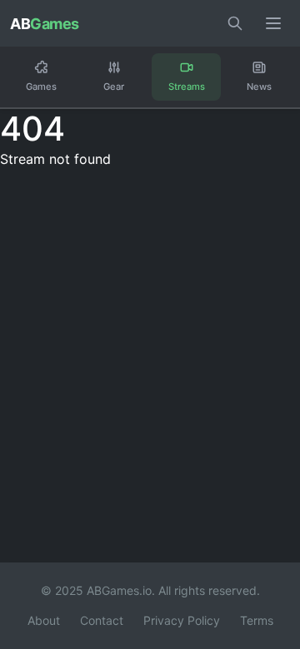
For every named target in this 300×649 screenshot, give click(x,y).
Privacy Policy (181, 620)
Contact (101, 620)
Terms (256, 620)
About (44, 620)
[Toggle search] (235, 23)
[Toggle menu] (273, 23)
